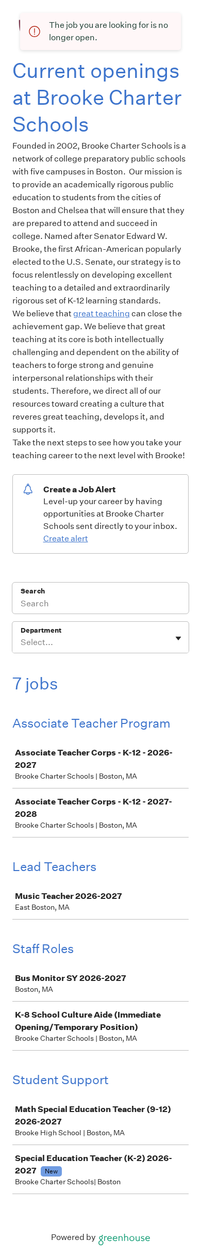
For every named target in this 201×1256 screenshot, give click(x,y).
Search (33, 591)
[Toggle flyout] (178, 638)
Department (41, 630)
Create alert (65, 538)
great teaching (101, 313)
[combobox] (21, 642)
